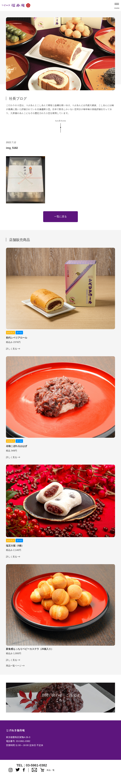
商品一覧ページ (13, 665)
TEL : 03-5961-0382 (31, 765)
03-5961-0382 (23, 741)
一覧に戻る (60, 216)
